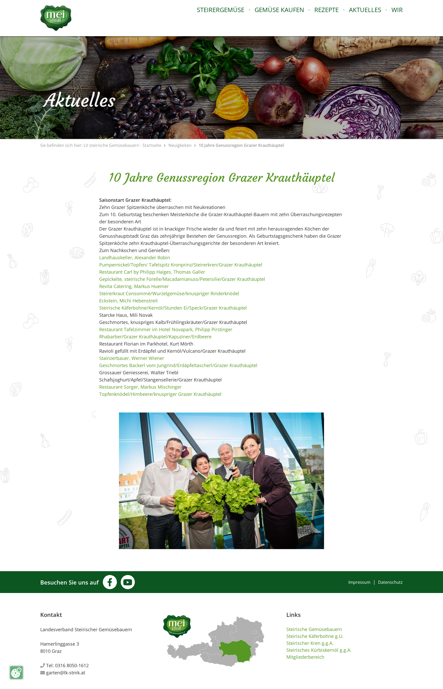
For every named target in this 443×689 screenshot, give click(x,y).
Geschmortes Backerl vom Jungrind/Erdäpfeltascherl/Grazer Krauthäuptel (178, 365)
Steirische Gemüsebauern (314, 629)
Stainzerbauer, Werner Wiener (131, 358)
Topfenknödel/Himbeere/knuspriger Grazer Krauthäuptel (160, 394)
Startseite (152, 145)
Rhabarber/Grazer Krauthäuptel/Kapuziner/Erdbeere (155, 336)
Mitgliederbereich (305, 657)
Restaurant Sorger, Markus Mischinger (140, 387)
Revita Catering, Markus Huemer (134, 286)
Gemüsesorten (219, 24)
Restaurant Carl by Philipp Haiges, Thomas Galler (152, 272)
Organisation (413, 35)
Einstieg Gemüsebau (225, 69)
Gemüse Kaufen (279, 9)
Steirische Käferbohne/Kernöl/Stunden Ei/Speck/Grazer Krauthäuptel (173, 308)
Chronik (407, 46)
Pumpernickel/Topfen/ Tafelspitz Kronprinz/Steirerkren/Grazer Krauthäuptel (180, 265)
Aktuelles (365, 9)
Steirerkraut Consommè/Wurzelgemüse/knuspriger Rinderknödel (169, 293)
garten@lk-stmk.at (65, 672)
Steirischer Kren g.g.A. (310, 643)
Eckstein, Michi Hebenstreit (128, 301)
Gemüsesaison (218, 35)
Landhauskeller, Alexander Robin (134, 257)
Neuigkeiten (180, 145)
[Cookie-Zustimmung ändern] (16, 672)
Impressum (359, 582)
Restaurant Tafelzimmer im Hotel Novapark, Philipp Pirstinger (165, 329)
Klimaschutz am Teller (228, 46)
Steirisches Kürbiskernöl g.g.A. (318, 650)
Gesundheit (216, 58)
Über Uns (408, 24)
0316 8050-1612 (72, 665)
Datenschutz (390, 582)
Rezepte (326, 9)
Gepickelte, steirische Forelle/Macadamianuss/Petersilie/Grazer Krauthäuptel (182, 279)
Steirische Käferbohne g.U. (315, 636)
